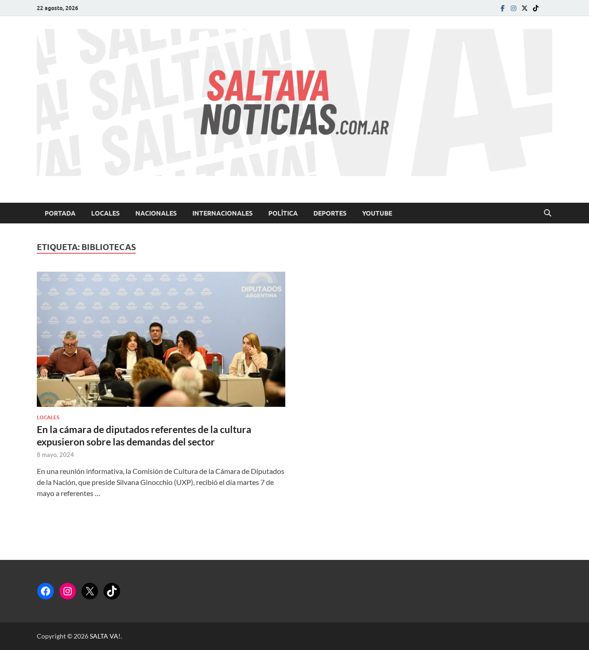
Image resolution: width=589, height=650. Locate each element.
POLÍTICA (283, 213)
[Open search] (547, 213)
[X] (89, 591)
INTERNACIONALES (222, 213)
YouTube (377, 213)
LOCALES (105, 213)
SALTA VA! (105, 636)
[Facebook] (502, 8)
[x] (524, 8)
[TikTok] (112, 591)
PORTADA (60, 213)
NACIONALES (156, 213)
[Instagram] (513, 8)
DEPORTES (329, 213)
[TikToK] (535, 8)
